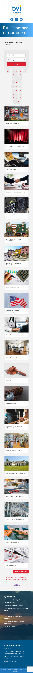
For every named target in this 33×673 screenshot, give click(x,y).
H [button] (16, 79)
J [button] (13, 83)
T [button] (16, 94)
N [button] (16, 86)
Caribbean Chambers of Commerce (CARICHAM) (14, 622)
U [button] (20, 94)
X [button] (20, 98)
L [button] (20, 83)
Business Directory (11, 578)
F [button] (20, 75)
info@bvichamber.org (11, 662)
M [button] (13, 86)
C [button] (20, 71)
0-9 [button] (8, 71)
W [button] (16, 98)
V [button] (13, 98)
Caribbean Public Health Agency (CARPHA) (13, 617)
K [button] (16, 83)
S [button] (13, 94)
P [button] (13, 90)
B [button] (16, 71)
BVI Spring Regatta (9, 626)
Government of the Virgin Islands (14, 600)
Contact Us (24, 579)
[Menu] (4, 3)
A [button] (13, 71)
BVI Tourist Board (9, 603)
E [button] (16, 75)
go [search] (17, 64)
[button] (21, 571)
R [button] (20, 90)
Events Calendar (21, 578)
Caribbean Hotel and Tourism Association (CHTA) (16, 610)
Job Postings (16, 579)
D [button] (13, 75)
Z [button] (18, 102)
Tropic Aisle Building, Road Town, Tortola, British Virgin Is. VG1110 (14, 653)
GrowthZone (17, 671)
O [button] (20, 86)
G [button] (13, 79)
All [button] (25, 71)
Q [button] (16, 90)
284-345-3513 (8, 649)
